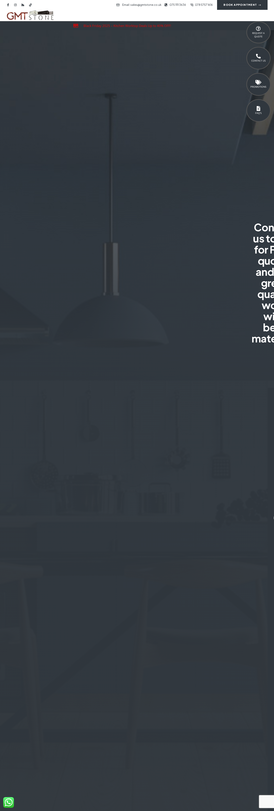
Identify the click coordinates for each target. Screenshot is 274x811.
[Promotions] (258, 82)
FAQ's (258, 113)
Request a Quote (258, 34)
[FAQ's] (258, 108)
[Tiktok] (30, 4)
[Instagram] (15, 4)
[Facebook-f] (7, 4)
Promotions (258, 86)
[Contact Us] (258, 56)
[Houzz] (22, 4)
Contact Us (258, 60)
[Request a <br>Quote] (258, 28)
